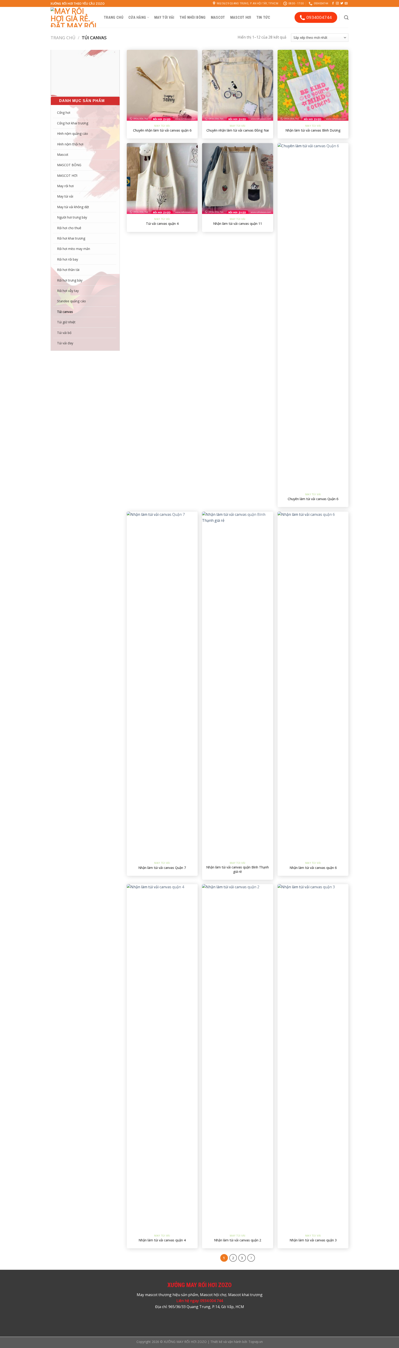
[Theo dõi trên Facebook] (333, 3)
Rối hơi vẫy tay (68, 290)
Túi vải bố (64, 332)
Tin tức (263, 17)
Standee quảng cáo (71, 301)
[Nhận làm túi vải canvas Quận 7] (162, 685)
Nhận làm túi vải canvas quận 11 (237, 224)
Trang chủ (113, 17)
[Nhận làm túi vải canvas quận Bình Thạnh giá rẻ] (237, 685)
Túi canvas (65, 311)
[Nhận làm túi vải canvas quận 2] (237, 1057)
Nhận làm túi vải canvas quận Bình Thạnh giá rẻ (237, 869)
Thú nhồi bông (192, 17)
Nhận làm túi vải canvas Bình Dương (313, 130)
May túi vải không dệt (73, 207)
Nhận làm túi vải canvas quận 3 (313, 1240)
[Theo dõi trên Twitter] (341, 3)
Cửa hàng (137, 17)
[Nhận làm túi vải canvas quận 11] (237, 178)
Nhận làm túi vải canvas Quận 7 (162, 868)
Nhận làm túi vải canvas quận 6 (313, 868)
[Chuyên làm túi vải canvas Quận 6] (313, 316)
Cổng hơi (63, 112)
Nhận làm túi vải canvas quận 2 (237, 1240)
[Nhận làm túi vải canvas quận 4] (162, 1057)
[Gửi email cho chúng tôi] (346, 3)
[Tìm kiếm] (346, 17)
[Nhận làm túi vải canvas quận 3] (313, 1057)
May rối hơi (65, 186)
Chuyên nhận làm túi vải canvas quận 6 (162, 130)
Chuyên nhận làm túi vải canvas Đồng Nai (237, 130)
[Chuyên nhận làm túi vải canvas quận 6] (162, 85)
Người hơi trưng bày (72, 217)
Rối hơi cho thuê (69, 228)
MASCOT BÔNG (69, 165)
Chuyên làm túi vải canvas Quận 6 (313, 499)
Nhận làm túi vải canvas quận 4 (162, 1240)
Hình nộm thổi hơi (70, 144)
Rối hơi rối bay (67, 259)
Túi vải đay (65, 343)
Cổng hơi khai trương (72, 123)
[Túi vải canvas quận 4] (162, 178)
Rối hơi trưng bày (69, 280)
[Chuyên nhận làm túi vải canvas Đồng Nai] (237, 85)
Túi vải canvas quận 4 (162, 224)
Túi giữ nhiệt (66, 322)
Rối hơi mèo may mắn (73, 248)
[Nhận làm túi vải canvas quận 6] (313, 685)
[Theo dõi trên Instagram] (337, 3)
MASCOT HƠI (240, 17)
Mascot (218, 17)
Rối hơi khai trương (71, 238)
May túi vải (164, 17)
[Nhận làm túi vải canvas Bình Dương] (313, 85)
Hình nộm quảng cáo (72, 133)
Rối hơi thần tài (68, 269)
